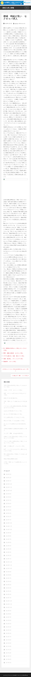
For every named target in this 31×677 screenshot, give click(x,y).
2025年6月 (8, 503)
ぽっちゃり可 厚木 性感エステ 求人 (13, 414)
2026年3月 (8, 474)
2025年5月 (8, 507)
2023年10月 (9, 568)
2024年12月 (9, 523)
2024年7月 (8, 539)
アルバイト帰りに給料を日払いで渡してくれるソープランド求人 (15, 442)
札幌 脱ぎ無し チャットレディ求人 (13, 358)
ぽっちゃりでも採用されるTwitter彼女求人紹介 (15, 424)
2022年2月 (8, 633)
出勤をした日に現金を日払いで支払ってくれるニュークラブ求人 (15, 437)
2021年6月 (8, 640)
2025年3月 (8, 513)
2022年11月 (9, 604)
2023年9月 (8, 571)
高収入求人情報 (8, 8)
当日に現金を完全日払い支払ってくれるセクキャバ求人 (15, 386)
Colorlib (14, 675)
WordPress (25, 675)
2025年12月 (9, 484)
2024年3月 (8, 552)
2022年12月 (9, 601)
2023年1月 (8, 597)
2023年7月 (8, 578)
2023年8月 (8, 575)
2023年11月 (9, 565)
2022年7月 (8, 617)
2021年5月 (8, 643)
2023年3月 (8, 591)
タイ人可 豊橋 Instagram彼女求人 (13, 433)
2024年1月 (8, 558)
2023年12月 (9, 562)
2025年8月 (8, 497)
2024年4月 (8, 549)
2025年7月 (8, 500)
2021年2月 (8, 653)
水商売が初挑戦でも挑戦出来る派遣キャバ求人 (15, 429)
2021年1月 (8, 656)
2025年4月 (8, 510)
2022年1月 (8, 636)
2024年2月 (8, 555)
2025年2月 (8, 516)
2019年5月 (8, 662)
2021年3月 (8, 649)
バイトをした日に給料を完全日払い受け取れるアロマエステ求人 (15, 406)
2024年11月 (9, 526)
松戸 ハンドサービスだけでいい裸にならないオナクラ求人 (15, 450)
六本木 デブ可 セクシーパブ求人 (13, 390)
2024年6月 (8, 542)
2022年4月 (8, 627)
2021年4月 (8, 646)
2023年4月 (8, 588)
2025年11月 (9, 487)
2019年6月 (8, 659)
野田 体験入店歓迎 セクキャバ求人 (13, 353)
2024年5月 (8, 545)
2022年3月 (8, 630)
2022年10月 (9, 607)
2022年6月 (8, 620)
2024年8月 (8, 536)
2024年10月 (9, 529)
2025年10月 (9, 490)
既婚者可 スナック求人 (9, 361)
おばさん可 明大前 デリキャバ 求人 (13, 411)
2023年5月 (8, 584)
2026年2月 (8, 477)
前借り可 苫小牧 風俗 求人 (11, 398)
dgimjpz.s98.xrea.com (19, 23)
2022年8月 (8, 614)
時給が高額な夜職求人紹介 (11, 459)
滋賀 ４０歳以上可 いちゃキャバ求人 (14, 446)
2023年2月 (8, 594)
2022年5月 (8, 623)
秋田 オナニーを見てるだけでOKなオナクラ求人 (15, 394)
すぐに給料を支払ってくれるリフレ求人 (14, 417)
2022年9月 (8, 610)
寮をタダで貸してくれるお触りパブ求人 (14, 420)
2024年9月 (8, 532)
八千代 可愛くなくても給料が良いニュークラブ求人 (15, 462)
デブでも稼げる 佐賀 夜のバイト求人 (13, 356)
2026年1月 (8, 481)
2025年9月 (8, 494)
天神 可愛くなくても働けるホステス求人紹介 (15, 402)
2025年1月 (8, 520)
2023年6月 (8, 581)
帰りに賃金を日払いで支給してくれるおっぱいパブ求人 (15, 454)
